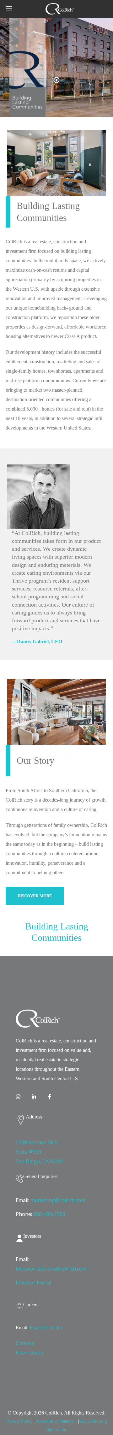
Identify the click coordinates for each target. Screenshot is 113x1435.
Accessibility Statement (56, 1421)
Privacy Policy (19, 1421)
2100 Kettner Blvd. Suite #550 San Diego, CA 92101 (40, 1152)
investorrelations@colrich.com (51, 1268)
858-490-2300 (49, 1214)
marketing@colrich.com (57, 1200)
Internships (29, 1352)
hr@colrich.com (46, 1327)
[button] (35, 896)
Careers (25, 1343)
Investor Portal (33, 1282)
